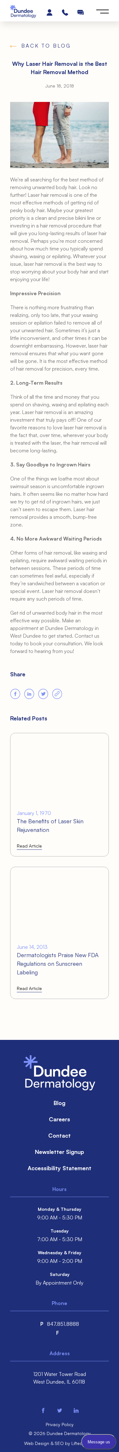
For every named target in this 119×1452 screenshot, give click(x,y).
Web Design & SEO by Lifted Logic (59, 1443)
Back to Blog (46, 45)
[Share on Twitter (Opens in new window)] (43, 694)
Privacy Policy (60, 1424)
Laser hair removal (48, 195)
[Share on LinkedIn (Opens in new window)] (29, 694)
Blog (59, 1102)
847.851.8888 (63, 1324)
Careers (59, 1119)
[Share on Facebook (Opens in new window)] (15, 694)
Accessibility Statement (59, 1168)
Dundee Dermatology (69, 628)
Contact (59, 1135)
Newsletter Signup (59, 1151)
